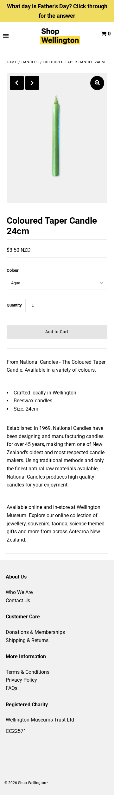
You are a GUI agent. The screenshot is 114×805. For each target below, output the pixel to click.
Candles (30, 62)
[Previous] (17, 83)
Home (11, 62)
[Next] (32, 83)
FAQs (11, 688)
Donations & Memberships (35, 632)
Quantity (14, 305)
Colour (13, 270)
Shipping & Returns (27, 640)
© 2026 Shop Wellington (25, 783)
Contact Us (18, 601)
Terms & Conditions (27, 672)
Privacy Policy (21, 680)
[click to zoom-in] (97, 83)
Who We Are (19, 592)
